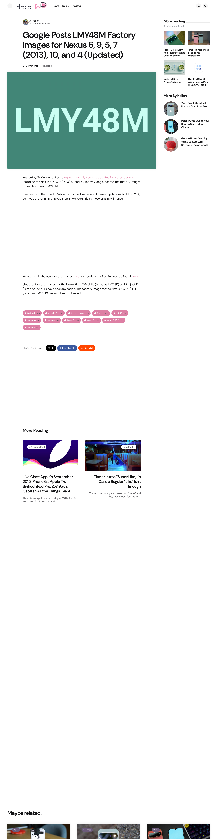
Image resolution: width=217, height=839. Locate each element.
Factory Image (79, 313)
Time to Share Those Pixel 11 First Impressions (198, 52)
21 (30, 65)
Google (102, 313)
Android (33, 313)
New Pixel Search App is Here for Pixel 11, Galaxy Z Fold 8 (198, 82)
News (16, 830)
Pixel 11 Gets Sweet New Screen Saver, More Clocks (195, 124)
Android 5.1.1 (55, 313)
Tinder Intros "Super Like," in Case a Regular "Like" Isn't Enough (117, 481)
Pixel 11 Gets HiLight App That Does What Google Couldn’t (174, 52)
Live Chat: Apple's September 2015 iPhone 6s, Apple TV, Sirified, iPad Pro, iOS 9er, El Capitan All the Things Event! (48, 484)
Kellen (36, 20)
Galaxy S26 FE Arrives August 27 (172, 80)
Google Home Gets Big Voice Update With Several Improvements (194, 142)
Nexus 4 (53, 320)
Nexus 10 (33, 320)
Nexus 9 (33, 327)
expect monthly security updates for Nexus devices (99, 177)
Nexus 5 (72, 320)
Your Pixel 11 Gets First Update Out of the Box (194, 104)
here (76, 276)
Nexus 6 (93, 320)
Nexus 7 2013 (115, 320)
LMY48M (121, 313)
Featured (87, 830)
